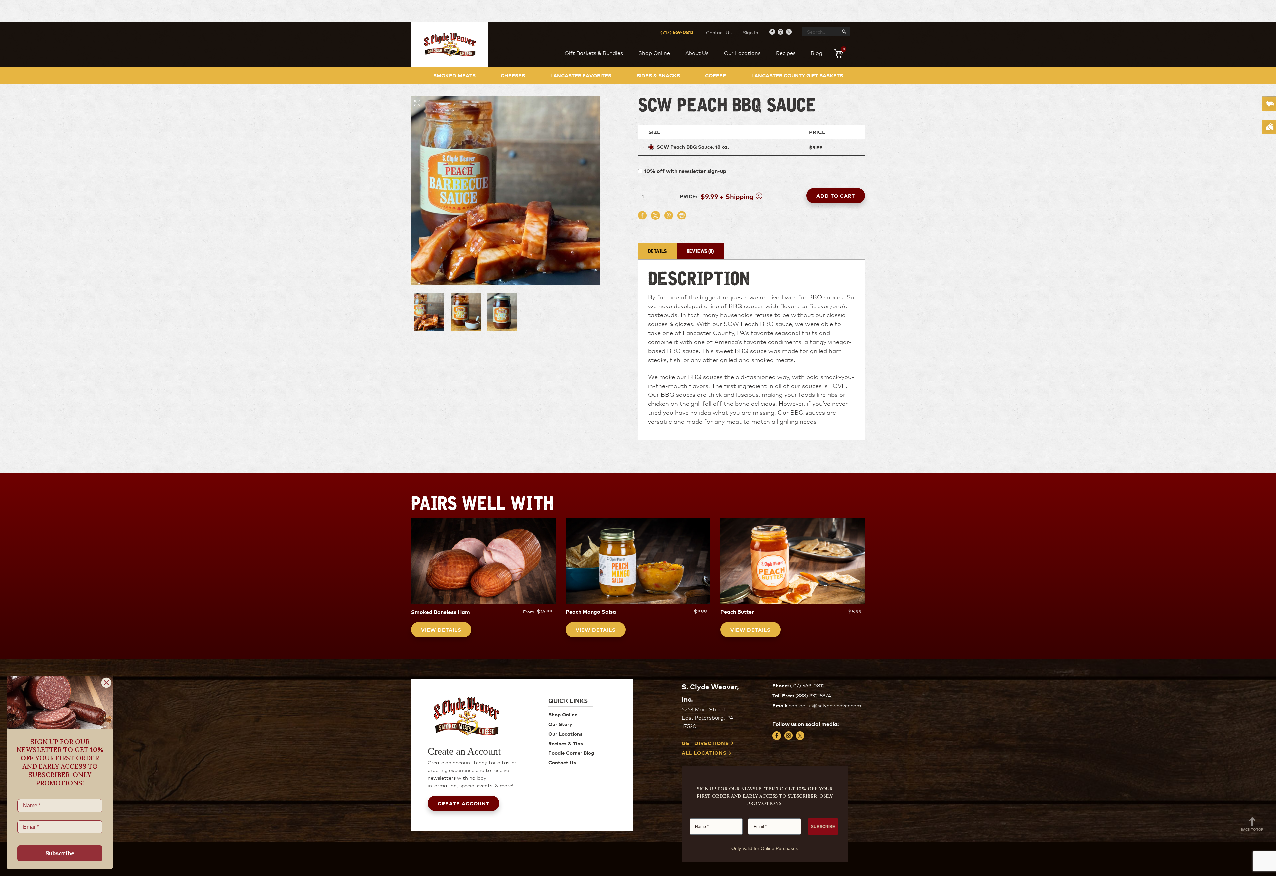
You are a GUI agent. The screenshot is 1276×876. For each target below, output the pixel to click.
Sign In (750, 32)
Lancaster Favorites (580, 75)
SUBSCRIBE (823, 826)
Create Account (463, 803)
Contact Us (719, 32)
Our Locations (565, 733)
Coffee (715, 75)
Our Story (560, 723)
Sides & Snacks (658, 75)
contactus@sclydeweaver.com (825, 705)
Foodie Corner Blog (571, 752)
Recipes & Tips (565, 743)
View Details (441, 629)
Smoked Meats (454, 75)
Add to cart (835, 195)
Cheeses (513, 75)
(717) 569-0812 (676, 32)
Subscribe (59, 853)
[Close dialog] (106, 682)
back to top (1252, 829)
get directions (705, 743)
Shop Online (562, 714)
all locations (704, 753)
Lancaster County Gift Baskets (797, 75)
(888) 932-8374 (813, 695)
